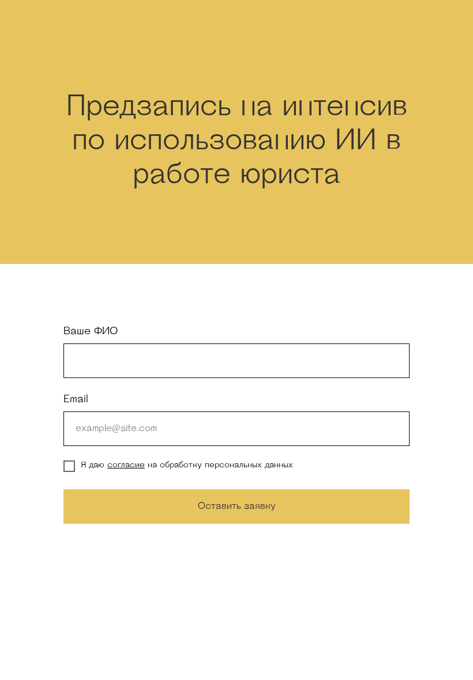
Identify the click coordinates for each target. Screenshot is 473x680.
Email (75, 400)
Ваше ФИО (90, 332)
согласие (126, 465)
